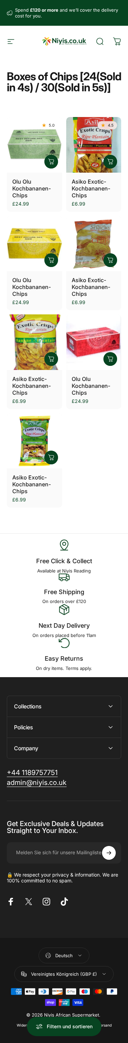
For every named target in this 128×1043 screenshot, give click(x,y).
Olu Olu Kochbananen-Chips (31, 188)
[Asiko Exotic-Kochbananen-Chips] (94, 145)
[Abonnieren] (109, 853)
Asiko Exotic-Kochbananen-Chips (91, 188)
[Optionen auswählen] (110, 260)
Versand (105, 1025)
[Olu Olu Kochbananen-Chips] (34, 145)
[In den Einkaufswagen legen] (51, 162)
